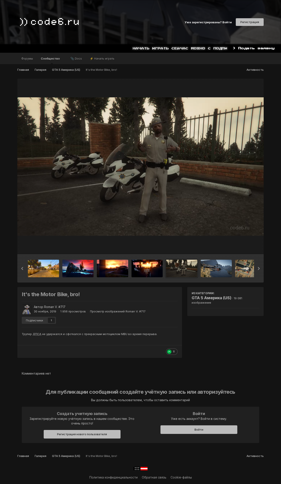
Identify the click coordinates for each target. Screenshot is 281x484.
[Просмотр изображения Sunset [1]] (147, 268)
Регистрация (249, 22)
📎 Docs (76, 58)
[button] (22, 268)
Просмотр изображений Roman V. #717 (118, 311)
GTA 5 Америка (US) (211, 297)
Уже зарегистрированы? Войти (208, 22)
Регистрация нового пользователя (82, 434)
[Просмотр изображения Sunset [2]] (112, 268)
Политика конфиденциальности (113, 477)
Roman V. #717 (54, 307)
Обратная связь (154, 477)
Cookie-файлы (181, 477)
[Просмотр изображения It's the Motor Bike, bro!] (181, 268)
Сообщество (50, 58)
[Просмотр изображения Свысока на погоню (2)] (250, 268)
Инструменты (244, 246)
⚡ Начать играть (102, 58)
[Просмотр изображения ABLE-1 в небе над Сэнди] (216, 268)
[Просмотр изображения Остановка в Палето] (43, 268)
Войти (199, 429)
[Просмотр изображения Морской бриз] (78, 268)
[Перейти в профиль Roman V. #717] (26, 309)
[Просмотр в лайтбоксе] (140, 166)
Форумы (27, 58)
